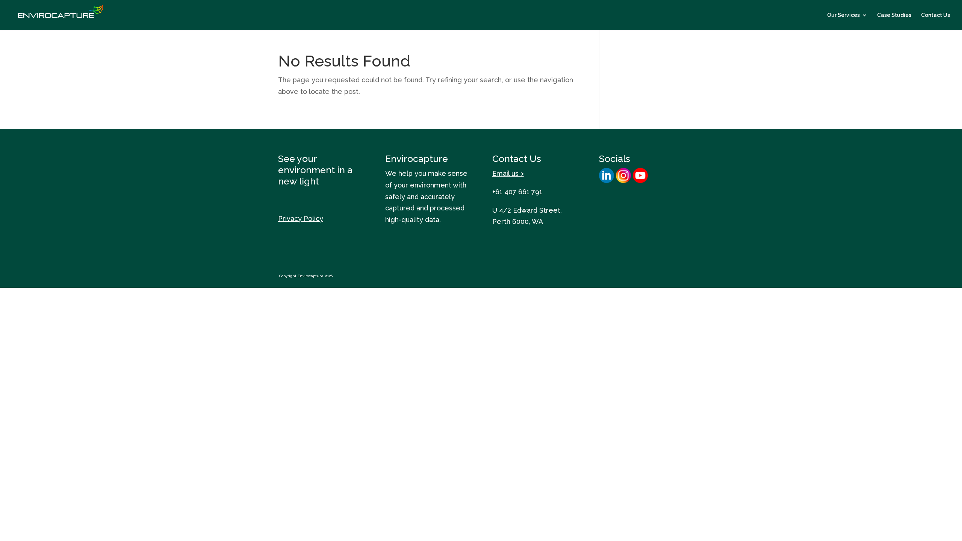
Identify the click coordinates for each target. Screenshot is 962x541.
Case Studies (894, 15)
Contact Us (935, 15)
